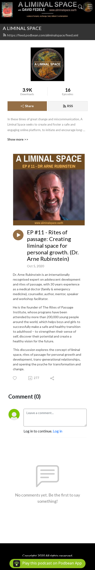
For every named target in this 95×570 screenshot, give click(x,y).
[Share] (52, 378)
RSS (70, 106)
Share (29, 106)
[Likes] (15, 378)
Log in (57, 431)
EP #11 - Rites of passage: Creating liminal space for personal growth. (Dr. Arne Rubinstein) (53, 245)
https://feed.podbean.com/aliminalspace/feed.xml (42, 35)
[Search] (80, 6)
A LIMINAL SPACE (22, 28)
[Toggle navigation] (89, 6)
